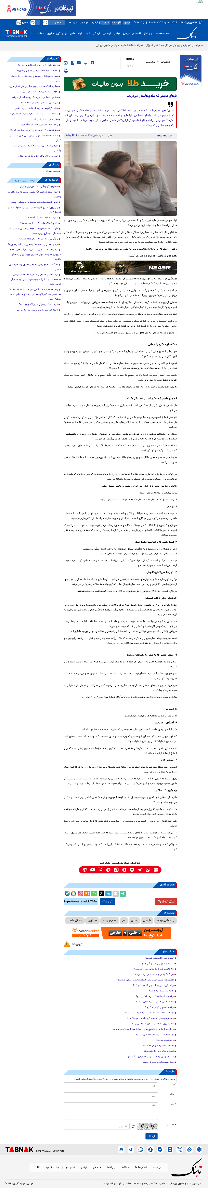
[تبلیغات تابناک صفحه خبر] (191, 71)
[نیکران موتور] (120, 268)
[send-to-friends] (66, 63)
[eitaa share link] (87, 894)
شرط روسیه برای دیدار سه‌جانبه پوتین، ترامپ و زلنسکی (36, 148)
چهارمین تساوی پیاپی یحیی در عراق (40, 92)
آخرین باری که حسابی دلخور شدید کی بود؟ (153, 1024)
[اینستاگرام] (80, 893)
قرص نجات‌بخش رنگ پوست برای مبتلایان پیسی (34, 202)
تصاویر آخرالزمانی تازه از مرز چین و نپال (39, 186)
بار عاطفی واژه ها (165, 921)
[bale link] (132, 869)
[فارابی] (120, 84)
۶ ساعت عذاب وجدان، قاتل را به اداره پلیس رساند (149, 1013)
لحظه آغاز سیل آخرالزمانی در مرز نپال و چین (37, 310)
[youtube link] (92, 869)
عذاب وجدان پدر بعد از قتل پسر (158, 963)
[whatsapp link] (148, 869)
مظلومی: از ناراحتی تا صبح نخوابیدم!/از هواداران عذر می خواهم (143, 1029)
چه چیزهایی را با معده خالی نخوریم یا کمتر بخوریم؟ (33, 244)
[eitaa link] (108, 869)
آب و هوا (70, 1167)
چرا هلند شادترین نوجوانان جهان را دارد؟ (154, 1035)
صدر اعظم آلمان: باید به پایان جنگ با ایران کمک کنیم (36, 79)
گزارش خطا (77, 945)
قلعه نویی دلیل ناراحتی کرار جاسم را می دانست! (150, 1018)
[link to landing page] (188, 33)
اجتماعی (107, 33)
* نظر (173, 1104)
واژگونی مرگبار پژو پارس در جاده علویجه (38, 239)
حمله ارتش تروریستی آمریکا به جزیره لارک (37, 65)
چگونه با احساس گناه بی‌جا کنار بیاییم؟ (155, 996)
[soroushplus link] (124, 869)
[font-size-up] (92, 63)
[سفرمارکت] (120, 933)
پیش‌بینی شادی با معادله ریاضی (158, 1062)
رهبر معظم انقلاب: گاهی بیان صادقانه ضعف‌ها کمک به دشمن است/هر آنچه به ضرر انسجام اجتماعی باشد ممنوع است (34, 294)
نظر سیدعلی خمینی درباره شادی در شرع (155, 1002)
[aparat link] (84, 869)
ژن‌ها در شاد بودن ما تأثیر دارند (159, 1051)
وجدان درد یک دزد (165, 1040)
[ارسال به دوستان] (116, 894)
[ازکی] (139, 8)
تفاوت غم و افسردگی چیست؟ (159, 958)
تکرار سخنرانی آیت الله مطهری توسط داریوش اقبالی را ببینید (34, 194)
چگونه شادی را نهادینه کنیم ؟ (159, 1007)
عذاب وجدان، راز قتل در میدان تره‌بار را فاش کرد (150, 1057)
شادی (134, 921)
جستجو (97, 1167)
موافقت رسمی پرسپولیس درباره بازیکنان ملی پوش (33, 114)
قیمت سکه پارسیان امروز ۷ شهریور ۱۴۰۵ (38, 304)
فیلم (80, 33)
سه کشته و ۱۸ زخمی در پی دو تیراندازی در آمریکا (34, 130)
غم (123, 921)
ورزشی (126, 33)
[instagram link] (116, 869)
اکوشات (116, 23)
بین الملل (147, 33)
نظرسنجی (84, 23)
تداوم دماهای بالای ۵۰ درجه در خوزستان (38, 156)
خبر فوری (92, 921)
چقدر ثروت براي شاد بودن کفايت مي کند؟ (153, 985)
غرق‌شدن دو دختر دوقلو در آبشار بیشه (39, 103)
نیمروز (127, 23)
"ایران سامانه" (12, 1184)
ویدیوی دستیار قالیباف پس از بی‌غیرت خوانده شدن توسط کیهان (34, 210)
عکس (72, 33)
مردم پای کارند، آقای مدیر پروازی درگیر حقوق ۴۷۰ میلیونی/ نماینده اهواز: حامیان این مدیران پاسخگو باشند (35, 254)
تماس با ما (141, 1167)
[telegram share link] (108, 894)
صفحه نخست (162, 33)
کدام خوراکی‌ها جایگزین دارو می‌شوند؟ (39, 223)
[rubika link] (155, 869)
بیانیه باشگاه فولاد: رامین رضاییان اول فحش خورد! (33, 86)
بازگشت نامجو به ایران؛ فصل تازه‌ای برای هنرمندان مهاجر (35, 267)
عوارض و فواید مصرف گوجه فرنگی (41, 218)
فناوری (50, 33)
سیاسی (117, 33)
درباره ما (157, 1167)
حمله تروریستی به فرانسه (161, 991)
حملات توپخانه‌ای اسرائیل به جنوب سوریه (37, 71)
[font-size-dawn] (79, 63)
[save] (72, 63)
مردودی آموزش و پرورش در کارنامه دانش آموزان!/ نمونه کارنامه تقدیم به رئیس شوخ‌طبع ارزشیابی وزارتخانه (139, 45)
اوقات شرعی (52, 1167)
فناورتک (105, 23)
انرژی (87, 33)
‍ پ (85, 63)
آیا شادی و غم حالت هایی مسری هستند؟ (154, 969)
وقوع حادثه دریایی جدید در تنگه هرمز (39, 125)
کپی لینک (107, 901)
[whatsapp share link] (94, 894)
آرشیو (95, 23)
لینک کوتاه (168, 901)
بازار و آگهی (61, 33)
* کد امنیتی (170, 1125)
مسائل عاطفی (75, 921)
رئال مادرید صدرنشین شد (45, 119)
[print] (66, 71)
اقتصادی (136, 33)
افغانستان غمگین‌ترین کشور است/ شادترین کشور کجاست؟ (145, 980)
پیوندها (72, 23)
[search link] (45, 22)
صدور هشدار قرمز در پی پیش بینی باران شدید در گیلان (35, 138)
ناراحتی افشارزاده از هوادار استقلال (157, 1046)
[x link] (100, 869)
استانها (41, 33)
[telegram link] (140, 869)
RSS (38, 1167)
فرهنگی (96, 33)
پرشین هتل (52, 171)
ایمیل (173, 1094)
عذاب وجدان (109, 921)
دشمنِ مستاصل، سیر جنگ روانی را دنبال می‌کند (35, 97)
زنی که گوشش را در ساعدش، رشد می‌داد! (154, 974)
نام (174, 1084)
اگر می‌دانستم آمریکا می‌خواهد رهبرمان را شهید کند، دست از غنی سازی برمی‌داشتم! (34, 231)
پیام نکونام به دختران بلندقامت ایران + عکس (36, 108)
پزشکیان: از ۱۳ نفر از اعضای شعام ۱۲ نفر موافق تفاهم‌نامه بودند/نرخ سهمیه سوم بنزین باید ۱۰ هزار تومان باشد (36, 279)
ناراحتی (147, 921)
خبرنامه (125, 1167)
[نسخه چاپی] (123, 894)
